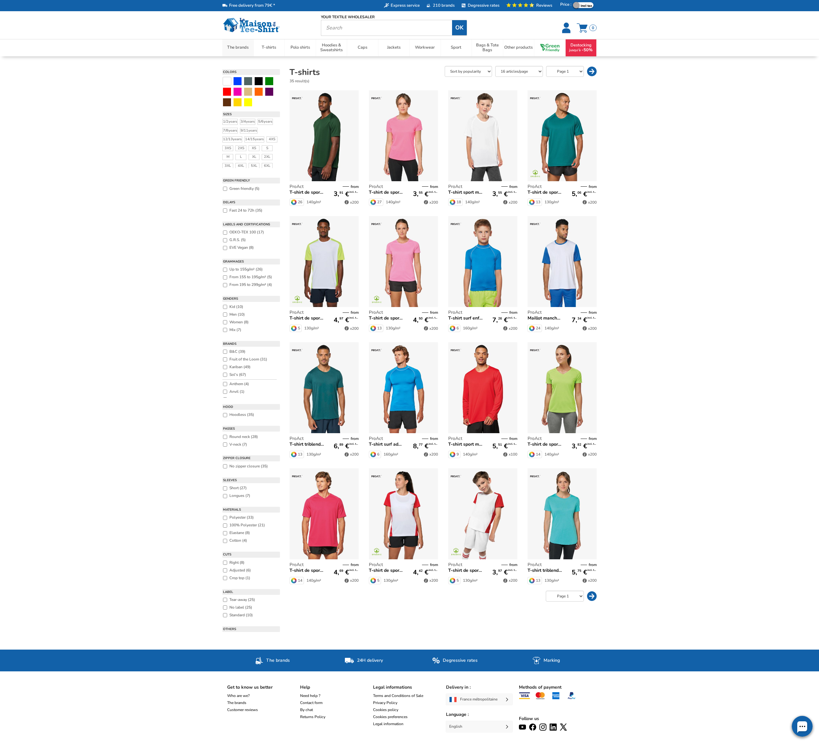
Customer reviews (242, 710)
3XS (228, 148)
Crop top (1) (239, 577)
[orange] (259, 92)
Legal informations (392, 687)
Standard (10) (241, 615)
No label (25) (240, 607)
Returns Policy (312, 717)
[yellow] (238, 102)
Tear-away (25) (242, 599)
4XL (241, 165)
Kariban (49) (239, 366)
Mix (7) (235, 329)
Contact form (311, 703)
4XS (272, 139)
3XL (228, 165)
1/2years (230, 121)
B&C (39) (237, 351)
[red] (227, 92)
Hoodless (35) (241, 414)
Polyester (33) (241, 517)
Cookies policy (385, 710)
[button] (802, 726)
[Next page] (592, 71)
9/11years (249, 130)
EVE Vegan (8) (241, 247)
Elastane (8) (239, 532)
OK (459, 27)
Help (305, 687)
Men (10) (237, 314)
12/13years (232, 139)
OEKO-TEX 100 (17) (246, 232)
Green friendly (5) (244, 188)
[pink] (238, 92)
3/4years (248, 121)
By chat (306, 710)
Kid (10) (236, 306)
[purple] (269, 92)
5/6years (265, 121)
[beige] (248, 92)
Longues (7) (239, 495)
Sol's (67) (237, 374)
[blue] (238, 81)
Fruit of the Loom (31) (248, 359)
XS (254, 148)
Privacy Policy (385, 703)
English (455, 726)
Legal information (388, 724)
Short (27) (238, 487)
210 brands (444, 5)
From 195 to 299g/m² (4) (250, 284)
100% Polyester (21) (247, 525)
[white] (227, 81)
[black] (259, 81)
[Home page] (266, 25)
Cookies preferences (390, 717)
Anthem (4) (239, 383)
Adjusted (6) (240, 570)
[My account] (567, 27)
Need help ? (310, 696)
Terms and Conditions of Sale (398, 696)
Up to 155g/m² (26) (246, 269)
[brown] (227, 102)
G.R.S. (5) (237, 239)
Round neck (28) (243, 436)
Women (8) (239, 322)
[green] (269, 81)
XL (254, 156)
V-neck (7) (238, 444)
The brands (236, 703)
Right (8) (236, 562)
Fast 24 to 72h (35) (245, 210)
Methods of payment (540, 687)
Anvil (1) (236, 391)
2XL (267, 156)
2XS (241, 148)
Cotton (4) (238, 540)
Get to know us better (250, 687)
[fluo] (248, 102)
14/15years (254, 139)
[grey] (248, 81)
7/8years (230, 130)
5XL (254, 165)
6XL (267, 165)
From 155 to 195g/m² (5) (250, 276)
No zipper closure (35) (248, 466)
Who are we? (238, 696)
